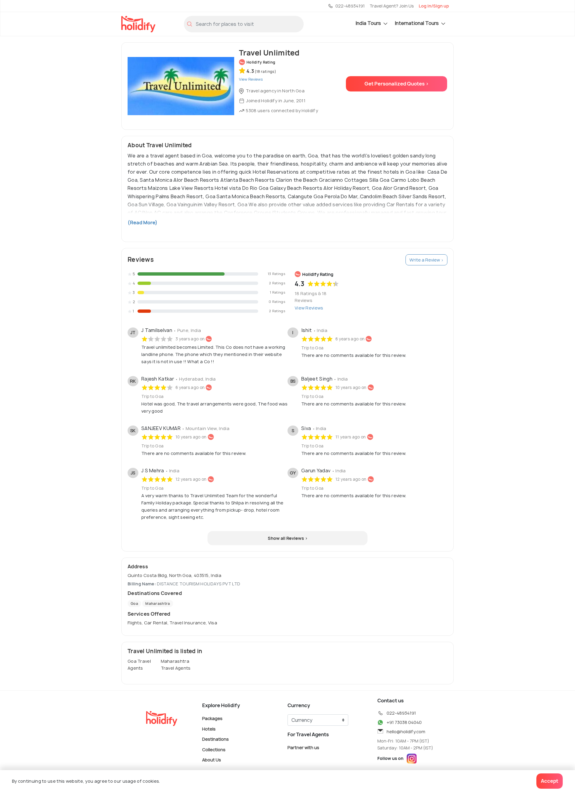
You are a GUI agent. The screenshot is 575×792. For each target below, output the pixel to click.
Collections (214, 749)
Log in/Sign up (434, 6)
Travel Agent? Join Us (392, 6)
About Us (211, 760)
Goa (134, 603)
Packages (212, 718)
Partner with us (303, 747)
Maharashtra (157, 603)
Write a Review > (426, 260)
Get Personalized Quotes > (396, 83)
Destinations (215, 739)
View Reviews (309, 308)
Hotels (209, 728)
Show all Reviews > (288, 538)
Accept (549, 781)
